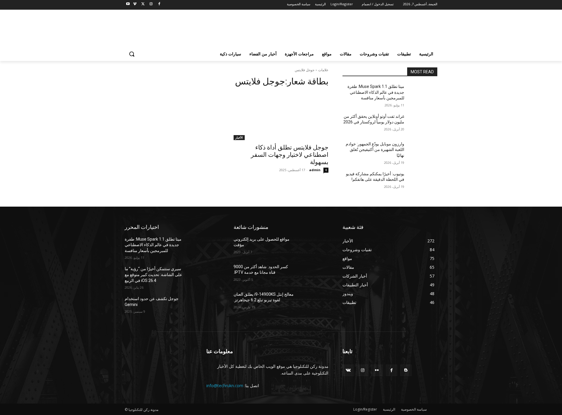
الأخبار (239, 137)
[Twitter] (143, 4)
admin (315, 170)
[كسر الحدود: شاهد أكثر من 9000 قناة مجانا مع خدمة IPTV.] (314, 274)
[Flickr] (377, 370)
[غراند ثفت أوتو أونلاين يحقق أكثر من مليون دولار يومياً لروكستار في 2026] (423, 124)
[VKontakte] (348, 370)
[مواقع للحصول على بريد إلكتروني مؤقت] (314, 246)
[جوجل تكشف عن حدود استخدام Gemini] (205, 306)
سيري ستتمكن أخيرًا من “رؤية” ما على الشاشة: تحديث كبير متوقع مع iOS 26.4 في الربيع (153, 274)
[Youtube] (128, 4)
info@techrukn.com (224, 385)
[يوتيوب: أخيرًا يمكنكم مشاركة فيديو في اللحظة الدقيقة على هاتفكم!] (423, 181)
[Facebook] (159, 4)
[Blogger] (406, 370)
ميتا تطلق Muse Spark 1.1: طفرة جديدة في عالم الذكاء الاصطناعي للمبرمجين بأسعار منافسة (375, 92)
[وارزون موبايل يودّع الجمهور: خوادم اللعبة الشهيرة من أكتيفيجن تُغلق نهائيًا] (423, 151)
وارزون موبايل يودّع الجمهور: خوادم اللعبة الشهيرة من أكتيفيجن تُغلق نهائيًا (375, 150)
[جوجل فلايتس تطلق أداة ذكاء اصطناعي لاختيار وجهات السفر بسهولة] (281, 116)
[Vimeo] (134, 4)
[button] (132, 54)
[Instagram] (151, 4)
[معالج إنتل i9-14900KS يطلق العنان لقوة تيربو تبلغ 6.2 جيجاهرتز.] (314, 302)
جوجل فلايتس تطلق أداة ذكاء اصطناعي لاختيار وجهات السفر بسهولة (289, 155)
